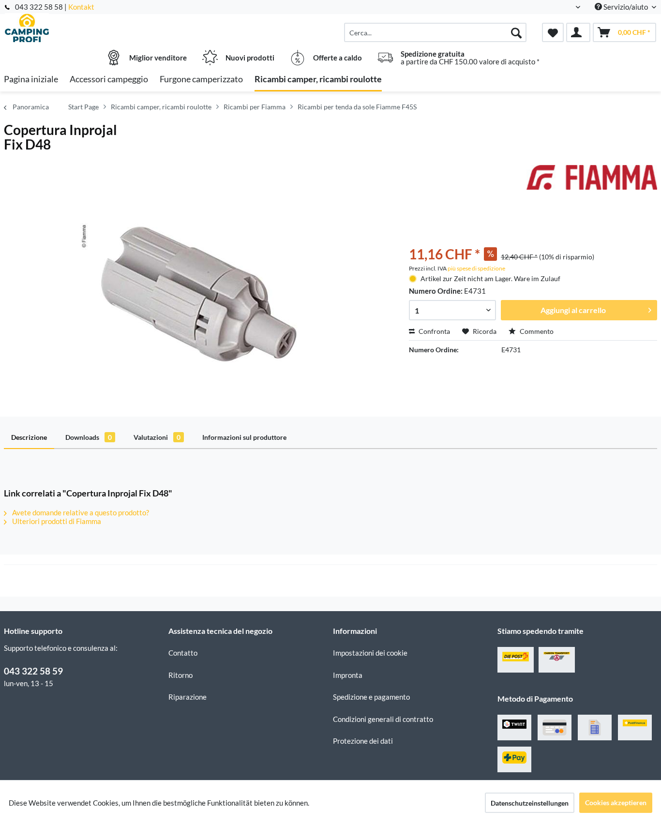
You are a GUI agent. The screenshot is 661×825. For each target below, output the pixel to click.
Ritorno (180, 675)
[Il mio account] (578, 32)
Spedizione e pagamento (371, 696)
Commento (536, 331)
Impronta (347, 675)
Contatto (182, 652)
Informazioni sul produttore (244, 437)
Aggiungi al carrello (573, 310)
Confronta (433, 331)
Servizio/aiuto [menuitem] (625, 6)
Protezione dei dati (363, 740)
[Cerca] (516, 32)
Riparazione (187, 696)
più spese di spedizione (476, 268)
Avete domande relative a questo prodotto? (80, 512)
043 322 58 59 (33, 670)
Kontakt (81, 6)
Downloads (88, 437)
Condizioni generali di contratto (383, 719)
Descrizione (29, 437)
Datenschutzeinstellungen (530, 803)
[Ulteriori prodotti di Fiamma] (591, 182)
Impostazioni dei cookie (370, 652)
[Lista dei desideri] (553, 32)
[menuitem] (435, 32)
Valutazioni (157, 437)
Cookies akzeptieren (615, 802)
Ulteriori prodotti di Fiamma (56, 521)
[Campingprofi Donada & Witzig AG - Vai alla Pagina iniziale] (85, 27)
